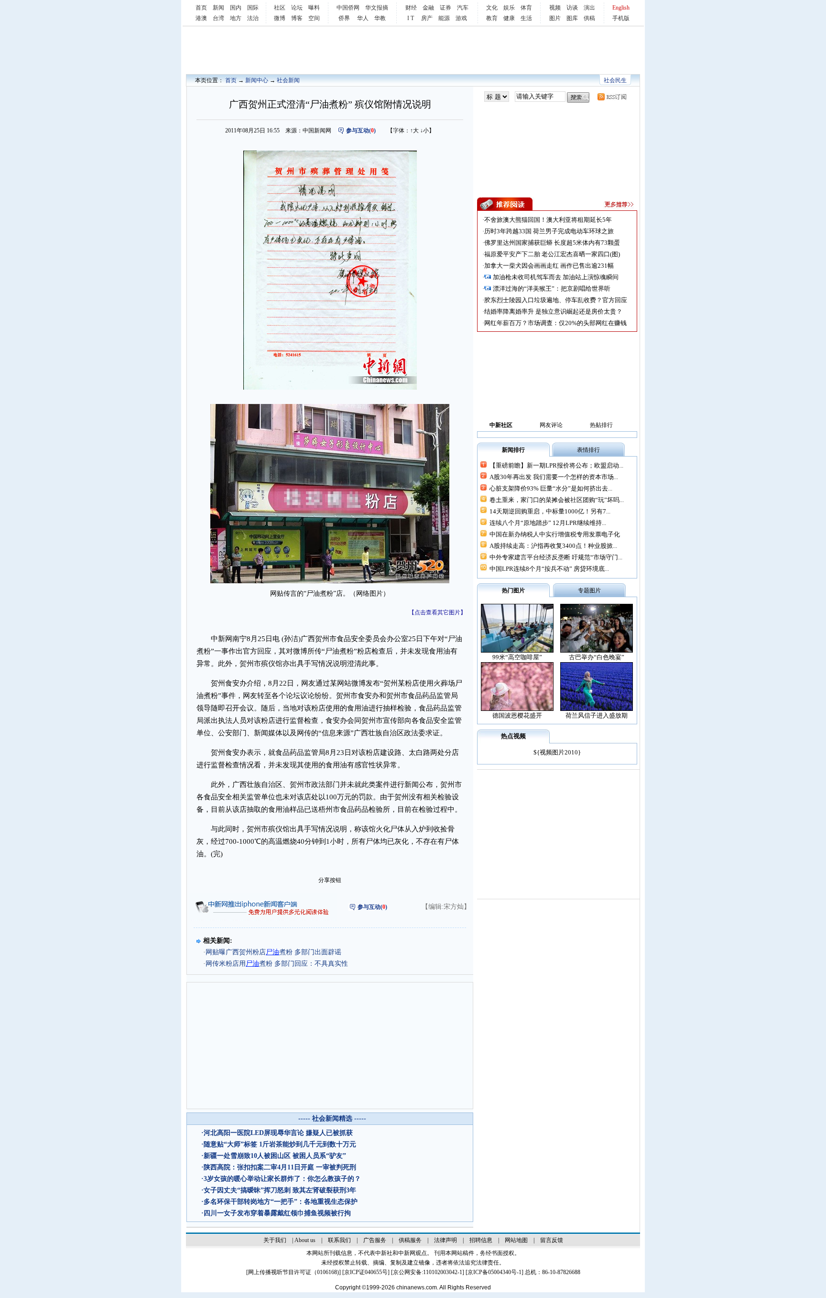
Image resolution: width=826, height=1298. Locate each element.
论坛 (297, 7)
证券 (445, 7)
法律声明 (445, 1240)
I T (410, 18)
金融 (428, 7)
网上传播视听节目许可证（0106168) (293, 1272)
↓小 (424, 130)
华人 (363, 18)
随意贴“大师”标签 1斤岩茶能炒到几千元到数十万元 (280, 1144)
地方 (235, 18)
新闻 (218, 7)
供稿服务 (410, 1240)
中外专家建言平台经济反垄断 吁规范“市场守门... (555, 557)
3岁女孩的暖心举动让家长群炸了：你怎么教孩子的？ (282, 1178)
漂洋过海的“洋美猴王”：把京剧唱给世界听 (551, 288)
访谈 (572, 7)
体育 (526, 7)
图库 (572, 18)
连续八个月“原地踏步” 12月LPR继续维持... (547, 522)
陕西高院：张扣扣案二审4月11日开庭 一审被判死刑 (280, 1167)
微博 (279, 18)
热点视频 (513, 736)
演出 (589, 7)
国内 (235, 7)
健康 (509, 18)
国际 (253, 7)
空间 (314, 18)
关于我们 (274, 1240)
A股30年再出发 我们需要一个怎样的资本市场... (553, 476)
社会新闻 (288, 80)
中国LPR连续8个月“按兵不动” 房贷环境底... (549, 568)
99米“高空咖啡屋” (517, 657)
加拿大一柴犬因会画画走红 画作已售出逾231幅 (549, 265)
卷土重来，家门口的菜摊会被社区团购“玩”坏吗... (556, 499)
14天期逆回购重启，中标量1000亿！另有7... (549, 511)
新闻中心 (256, 80)
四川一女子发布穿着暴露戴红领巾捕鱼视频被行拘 (277, 1213)
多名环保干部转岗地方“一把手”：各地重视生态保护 (281, 1201)
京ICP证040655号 (366, 1272)
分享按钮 (329, 880)
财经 (411, 7)
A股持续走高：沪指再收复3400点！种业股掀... (553, 545)
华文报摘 (376, 7)
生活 (526, 18)
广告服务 (374, 1240)
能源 (444, 18)
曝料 (314, 7)
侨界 (344, 18)
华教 (380, 18)
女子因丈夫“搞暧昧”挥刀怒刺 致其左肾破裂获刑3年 (280, 1190)
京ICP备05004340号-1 (494, 1272)
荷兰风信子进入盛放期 (596, 715)
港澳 (201, 18)
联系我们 (339, 1240)
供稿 (589, 18)
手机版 (621, 18)
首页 (201, 7)
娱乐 (509, 7)
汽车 (462, 7)
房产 (427, 18)
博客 (297, 18)
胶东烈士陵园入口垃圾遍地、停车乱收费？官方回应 (555, 300)
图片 (555, 18)
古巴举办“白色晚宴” (596, 657)
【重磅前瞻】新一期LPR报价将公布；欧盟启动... (556, 465)
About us (304, 1240)
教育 (492, 18)
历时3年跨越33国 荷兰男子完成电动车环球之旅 (549, 231)
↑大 (414, 130)
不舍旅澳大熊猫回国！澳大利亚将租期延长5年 (548, 219)
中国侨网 (348, 7)
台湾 (218, 18)
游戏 (461, 18)
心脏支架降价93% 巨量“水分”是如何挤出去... (550, 488)
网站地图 (516, 1240)
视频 (555, 7)
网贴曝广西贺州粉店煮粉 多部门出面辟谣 (273, 952)
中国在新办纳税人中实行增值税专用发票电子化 (554, 534)
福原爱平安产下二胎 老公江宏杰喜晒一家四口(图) (552, 254)
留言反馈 (551, 1240)
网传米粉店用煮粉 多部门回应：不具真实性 (277, 963)
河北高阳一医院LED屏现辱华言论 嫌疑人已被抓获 (278, 1132)
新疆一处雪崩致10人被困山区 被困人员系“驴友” (275, 1155)
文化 (492, 7)
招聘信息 (480, 1240)
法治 (253, 18)
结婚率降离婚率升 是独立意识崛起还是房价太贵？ (553, 311)
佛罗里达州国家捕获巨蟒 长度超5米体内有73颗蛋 (552, 242)
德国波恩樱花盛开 (517, 715)
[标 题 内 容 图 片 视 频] (496, 96)
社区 (279, 7)
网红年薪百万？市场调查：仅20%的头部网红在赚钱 (555, 323)
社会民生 (615, 80)
